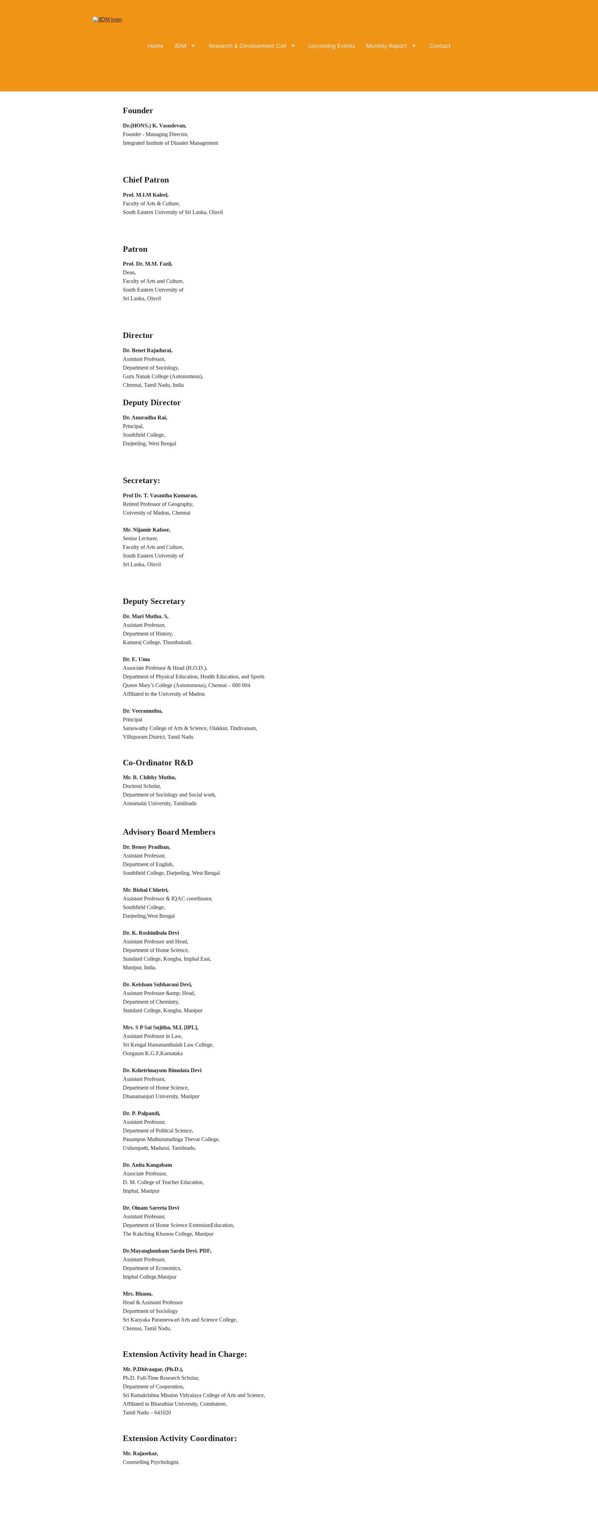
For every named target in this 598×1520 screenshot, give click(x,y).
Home (155, 45)
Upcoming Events (332, 45)
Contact (440, 45)
